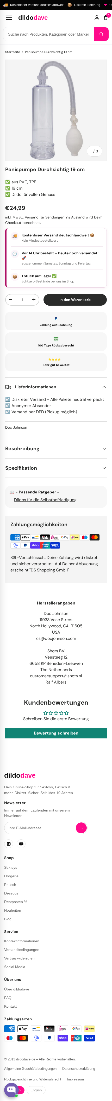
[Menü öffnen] (9, 17)
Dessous (11, 893)
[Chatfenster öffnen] (11, 1090)
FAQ (7, 998)
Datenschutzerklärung (78, 1069)
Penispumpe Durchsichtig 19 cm (48, 52)
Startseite (12, 52)
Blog (7, 919)
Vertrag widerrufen (19, 958)
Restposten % (15, 902)
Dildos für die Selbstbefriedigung (45, 500)
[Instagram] (8, 843)
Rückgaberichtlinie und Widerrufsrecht (32, 1079)
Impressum (75, 1079)
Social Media (14, 967)
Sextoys (10, 867)
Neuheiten (12, 910)
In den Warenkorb (75, 299)
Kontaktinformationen (21, 941)
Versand (32, 217)
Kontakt (10, 1006)
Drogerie (11, 876)
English (36, 1090)
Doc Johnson (16, 427)
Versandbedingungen (21, 950)
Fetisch (10, 885)
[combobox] (48, 34)
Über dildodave (16, 989)
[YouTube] (21, 843)
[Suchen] (101, 34)
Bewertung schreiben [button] (56, 733)
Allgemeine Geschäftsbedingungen (30, 1069)
